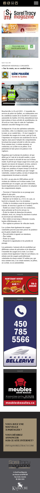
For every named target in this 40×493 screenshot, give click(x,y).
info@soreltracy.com (19, 445)
